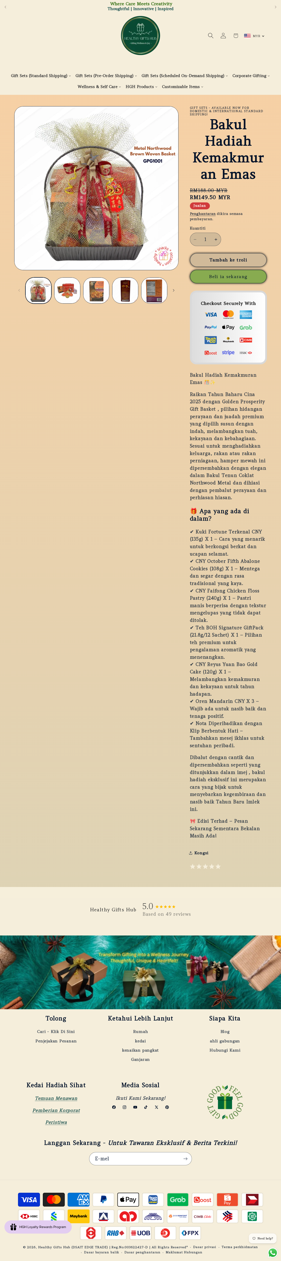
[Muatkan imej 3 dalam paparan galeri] (96, 290)
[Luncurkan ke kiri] (19, 290)
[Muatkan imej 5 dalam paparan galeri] (154, 290)
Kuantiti (198, 228)
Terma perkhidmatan (240, 1247)
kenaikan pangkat (140, 1050)
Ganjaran (140, 1059)
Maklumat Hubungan (184, 1252)
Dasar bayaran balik (101, 1252)
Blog (225, 1031)
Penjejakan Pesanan (56, 1040)
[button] (211, 35)
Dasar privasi (204, 1247)
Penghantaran (203, 214)
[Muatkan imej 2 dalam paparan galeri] (67, 290)
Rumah (140, 1031)
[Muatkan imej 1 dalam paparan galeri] (38, 290)
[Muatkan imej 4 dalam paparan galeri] (125, 290)
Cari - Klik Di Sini (56, 1031)
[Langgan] (185, 1159)
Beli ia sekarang (228, 276)
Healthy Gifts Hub (54, 1247)
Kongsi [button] (201, 852)
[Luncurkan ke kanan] (173, 290)
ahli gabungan (225, 1040)
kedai (140, 1040)
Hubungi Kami (224, 1050)
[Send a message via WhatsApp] (273, 1253)
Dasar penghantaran (142, 1252)
